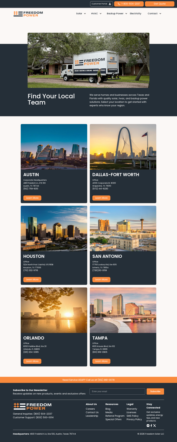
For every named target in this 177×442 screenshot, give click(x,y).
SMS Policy (133, 415)
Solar (79, 13)
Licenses (131, 412)
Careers (90, 408)
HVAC (94, 13)
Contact (153, 13)
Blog (107, 408)
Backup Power (115, 13)
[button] (81, 13)
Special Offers (113, 419)
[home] (28, 14)
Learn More (32, 198)
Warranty (132, 408)
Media (108, 412)
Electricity (135, 13)
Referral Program (115, 415)
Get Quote (160, 3)
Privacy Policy (134, 419)
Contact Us (92, 412)
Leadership (92, 415)
